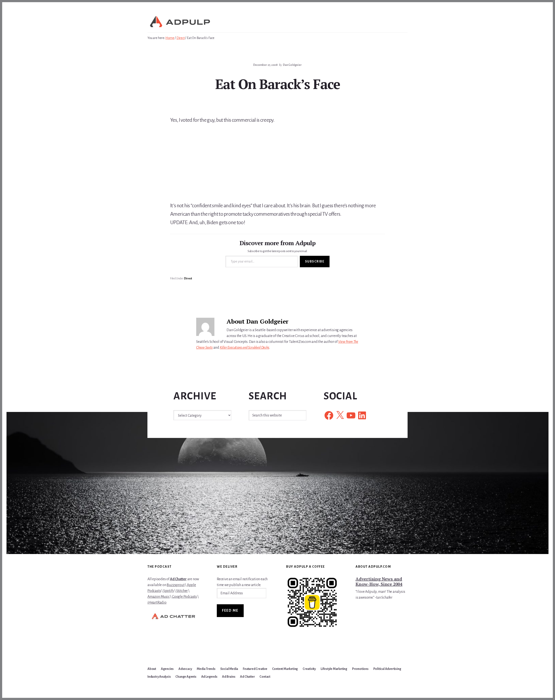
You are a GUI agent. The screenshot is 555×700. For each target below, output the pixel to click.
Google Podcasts (184, 597)
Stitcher (182, 591)
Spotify (168, 591)
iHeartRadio (156, 602)
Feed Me (230, 610)
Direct (188, 278)
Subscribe (315, 261)
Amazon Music (158, 597)
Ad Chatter (178, 579)
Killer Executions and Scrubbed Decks (244, 348)
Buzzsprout (175, 585)
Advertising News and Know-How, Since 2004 (379, 581)
